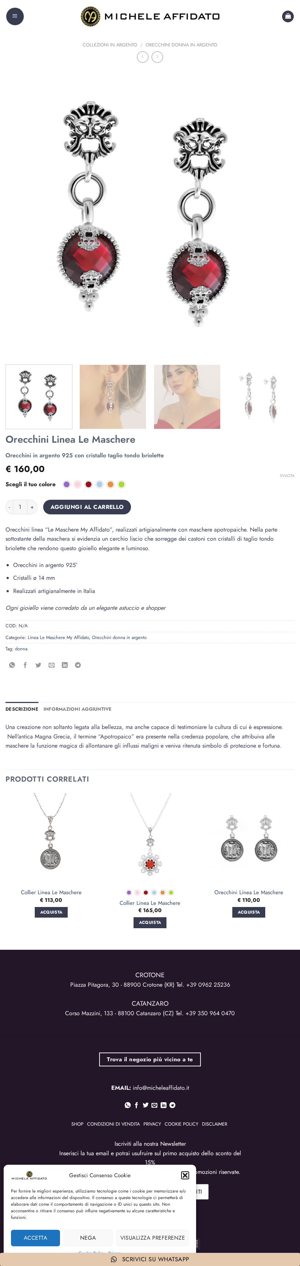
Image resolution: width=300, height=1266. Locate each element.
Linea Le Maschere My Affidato (58, 637)
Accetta (35, 1238)
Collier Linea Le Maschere (51, 892)
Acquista (150, 922)
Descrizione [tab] (21, 709)
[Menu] (15, 16)
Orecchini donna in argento (181, 44)
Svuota (287, 475)
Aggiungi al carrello (87, 507)
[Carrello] (288, 17)
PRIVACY (152, 1123)
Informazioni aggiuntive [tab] (78, 709)
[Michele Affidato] (150, 16)
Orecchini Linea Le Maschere (248, 892)
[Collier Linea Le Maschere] (51, 838)
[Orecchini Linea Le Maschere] (249, 838)
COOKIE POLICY (181, 1123)
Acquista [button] (51, 912)
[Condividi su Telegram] (78, 666)
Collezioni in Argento (110, 44)
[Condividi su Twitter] (39, 666)
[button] (185, 1175)
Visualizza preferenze (152, 1238)
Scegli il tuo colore (30, 484)
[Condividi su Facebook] (25, 666)
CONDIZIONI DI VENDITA (113, 1123)
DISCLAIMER (214, 1123)
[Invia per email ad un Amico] (52, 666)
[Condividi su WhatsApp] (12, 666)
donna (21, 648)
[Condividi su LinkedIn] (65, 666)
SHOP (77, 1123)
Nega (88, 1238)
